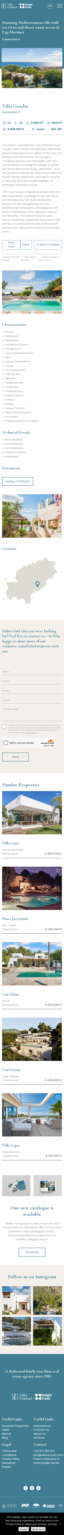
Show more (11, 244)
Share (26, 244)
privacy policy (30, 733)
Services (39, 1437)
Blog (5, 1437)
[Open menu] (59, 5)
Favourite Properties (15, 1426)
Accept (24, 1529)
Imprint (6, 1467)
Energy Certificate (18, 481)
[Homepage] (17, 6)
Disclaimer (9, 1463)
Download (32, 1252)
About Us (40, 1434)
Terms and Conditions (9, 1453)
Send (15, 757)
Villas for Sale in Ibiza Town (49, 259)
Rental (6, 1434)
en (49, 5)
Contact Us (41, 1430)
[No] (59, 1524)
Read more (38, 1529)
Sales (5, 1430)
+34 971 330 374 (44, 1451)
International (42, 1426)
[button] (58, 812)
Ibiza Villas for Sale (28, 259)
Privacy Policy (11, 1459)
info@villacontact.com (48, 1455)
